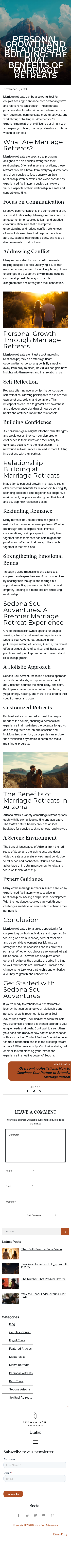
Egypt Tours (17, 1340)
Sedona (19, 851)
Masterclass (17, 1356)
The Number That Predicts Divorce (43, 1279)
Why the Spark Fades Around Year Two (43, 1295)
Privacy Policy (60, 1534)
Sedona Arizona (19, 1389)
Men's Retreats (19, 1365)
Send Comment (33, 1215)
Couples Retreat (20, 1332)
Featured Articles (20, 1348)
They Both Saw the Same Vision (41, 1249)
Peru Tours (16, 1381)
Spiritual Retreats (20, 1397)
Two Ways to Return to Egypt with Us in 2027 (45, 1265)
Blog (12, 1324)
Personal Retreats (21, 1373)
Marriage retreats (14, 928)
